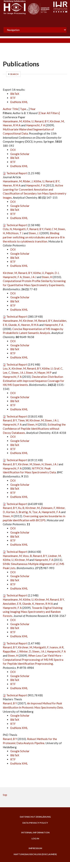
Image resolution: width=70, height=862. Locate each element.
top (5, 794)
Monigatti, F (20, 229)
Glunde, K (14, 324)
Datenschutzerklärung (35, 817)
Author (7, 109)
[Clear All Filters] (49, 113)
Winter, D (25, 651)
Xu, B (21, 508)
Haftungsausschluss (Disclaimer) (35, 854)
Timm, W (23, 420)
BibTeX (14, 93)
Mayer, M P (44, 372)
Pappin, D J (52, 273)
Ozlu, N (7, 229)
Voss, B (27, 555)
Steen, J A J (29, 277)
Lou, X (6, 368)
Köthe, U (28, 121)
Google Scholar (19, 154)
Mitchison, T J (14, 233)
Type (23, 109)
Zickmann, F (48, 508)
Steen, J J (34, 233)
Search (14, 74)
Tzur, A (36, 512)
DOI (13, 149)
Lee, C (6, 372)
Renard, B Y (42, 121)
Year (33, 109)
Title (15, 109)
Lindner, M (54, 555)
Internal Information (35, 832)
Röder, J (27, 181)
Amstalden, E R (12, 603)
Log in (35, 838)
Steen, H (47, 277)
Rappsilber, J (10, 651)
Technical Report (16, 173)
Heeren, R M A (12, 125)
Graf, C (58, 368)
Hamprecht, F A (35, 125)
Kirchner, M (57, 121)
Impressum (35, 848)
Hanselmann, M (12, 121)
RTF (13, 98)
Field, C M (50, 229)
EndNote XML (19, 102)
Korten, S (12, 512)
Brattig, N (25, 512)
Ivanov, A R (56, 647)
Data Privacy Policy (35, 823)
